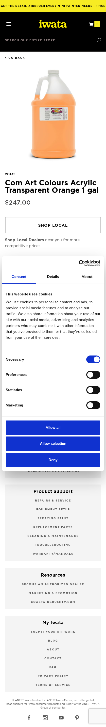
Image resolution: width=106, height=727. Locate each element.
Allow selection (53, 443)
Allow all (53, 427)
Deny (53, 460)
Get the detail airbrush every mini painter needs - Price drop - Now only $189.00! (53, 8)
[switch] (93, 375)
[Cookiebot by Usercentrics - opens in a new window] (78, 263)
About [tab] (87, 277)
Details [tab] (53, 277)
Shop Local (53, 225)
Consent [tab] (19, 277)
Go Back (16, 58)
